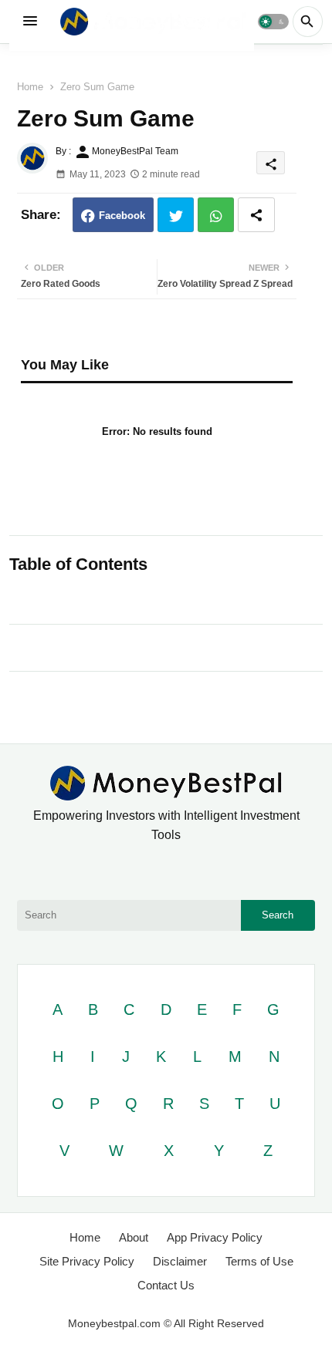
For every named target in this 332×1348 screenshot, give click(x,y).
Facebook (122, 215)
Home (30, 87)
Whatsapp (216, 214)
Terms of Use (259, 1261)
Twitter (176, 214)
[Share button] (256, 214)
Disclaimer (180, 1261)
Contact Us (166, 1285)
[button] (273, 21)
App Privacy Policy (215, 1237)
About (133, 1237)
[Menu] (30, 21)
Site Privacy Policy (86, 1261)
